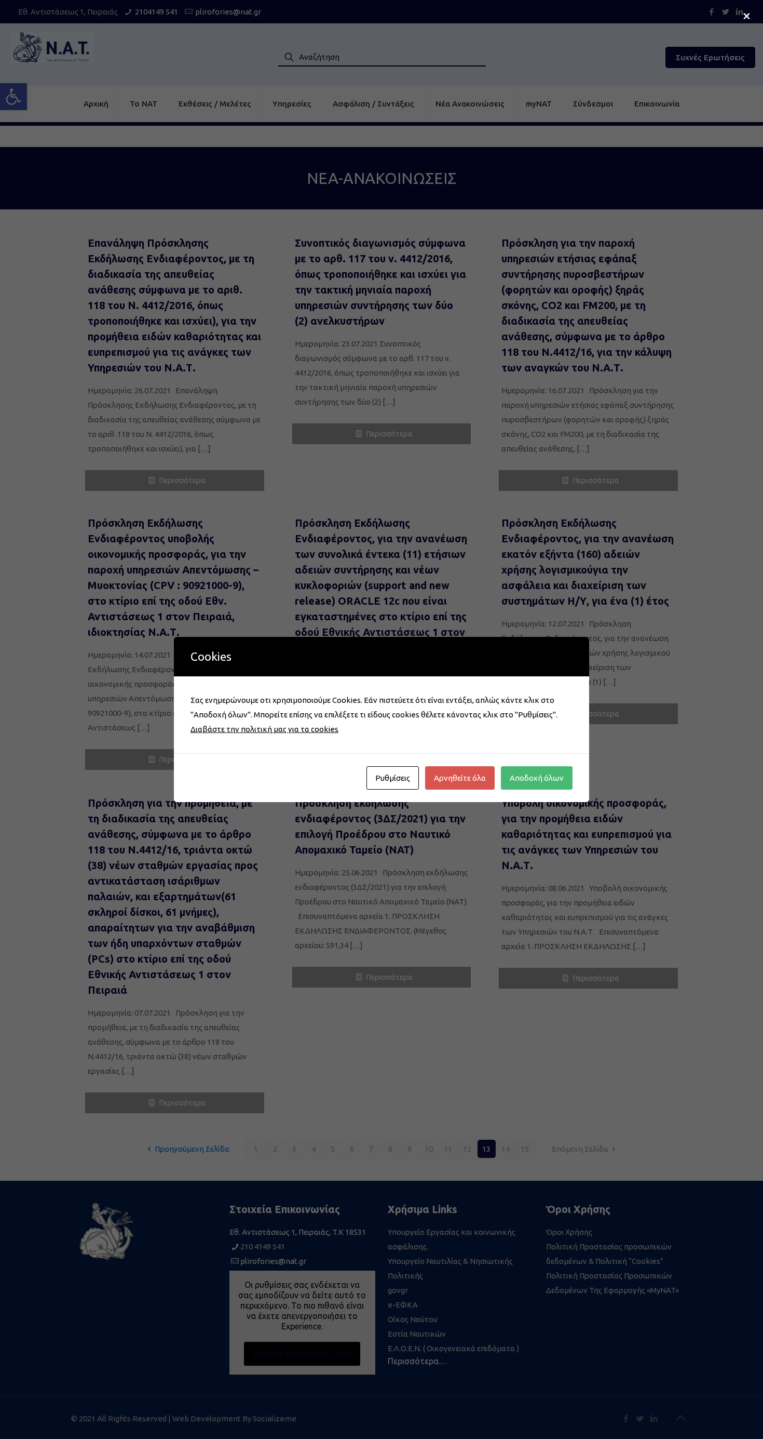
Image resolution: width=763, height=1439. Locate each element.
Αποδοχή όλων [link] (537, 778)
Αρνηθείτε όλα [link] (460, 778)
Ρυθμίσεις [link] (392, 778)
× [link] (746, 15)
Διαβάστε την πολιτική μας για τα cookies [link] (264, 729)
